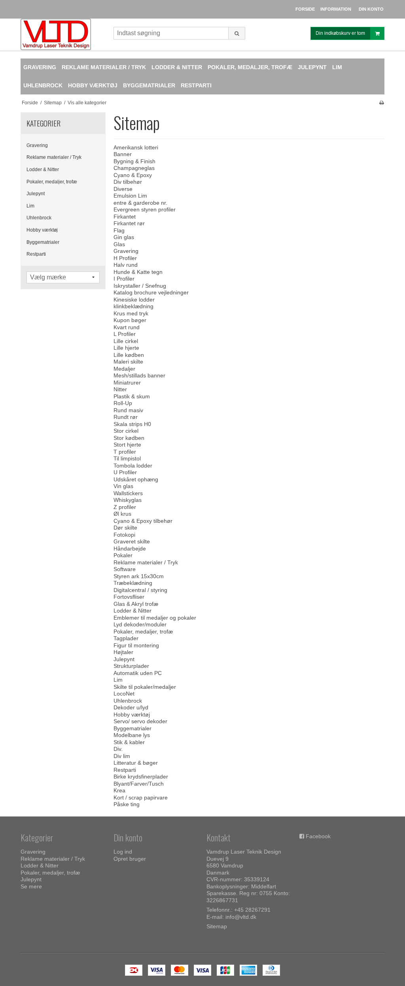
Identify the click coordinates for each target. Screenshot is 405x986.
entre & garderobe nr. (140, 203)
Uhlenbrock (38, 218)
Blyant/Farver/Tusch (139, 784)
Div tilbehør (128, 182)
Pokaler (123, 555)
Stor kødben (129, 438)
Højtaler (123, 652)
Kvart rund (127, 327)
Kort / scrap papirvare (141, 797)
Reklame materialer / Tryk (53, 157)
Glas (119, 244)
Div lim (122, 756)
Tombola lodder (133, 465)
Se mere (31, 886)
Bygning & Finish (134, 161)
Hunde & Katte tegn (138, 272)
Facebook (318, 836)
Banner (123, 154)
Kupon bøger (130, 320)
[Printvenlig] (381, 103)
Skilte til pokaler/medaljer (145, 687)
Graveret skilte (132, 541)
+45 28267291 (252, 910)
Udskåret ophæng (136, 479)
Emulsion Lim (130, 195)
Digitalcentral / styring (140, 590)
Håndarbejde (130, 548)
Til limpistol (127, 458)
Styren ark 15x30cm (139, 576)
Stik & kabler (129, 742)
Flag (119, 230)
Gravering (37, 145)
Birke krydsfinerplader (141, 776)
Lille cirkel (126, 341)
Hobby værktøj (42, 230)
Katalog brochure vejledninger (151, 292)
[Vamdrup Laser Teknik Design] (63, 34)
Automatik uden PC (138, 673)
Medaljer (124, 369)
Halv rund (126, 265)
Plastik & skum (132, 396)
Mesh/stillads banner (139, 375)
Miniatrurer (127, 382)
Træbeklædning (133, 583)
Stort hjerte (127, 444)
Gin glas (124, 237)
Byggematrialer (42, 242)
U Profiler (125, 472)
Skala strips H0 (132, 424)
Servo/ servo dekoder (140, 721)
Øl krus (122, 514)
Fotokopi (124, 535)
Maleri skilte (128, 361)
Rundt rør (126, 417)
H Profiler (125, 258)
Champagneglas (134, 168)
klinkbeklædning (133, 306)
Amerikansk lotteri (136, 147)
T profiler (125, 452)
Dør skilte (125, 527)
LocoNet (124, 693)
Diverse (123, 189)
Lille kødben (129, 355)
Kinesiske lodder (134, 299)
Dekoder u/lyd (131, 707)
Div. (118, 749)
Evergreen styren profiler (145, 209)
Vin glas (123, 486)
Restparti (36, 254)
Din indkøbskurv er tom (340, 33)
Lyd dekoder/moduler (140, 624)
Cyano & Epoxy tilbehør (143, 521)
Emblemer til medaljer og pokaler (155, 618)
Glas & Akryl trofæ (136, 604)
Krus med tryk (131, 313)
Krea (119, 790)
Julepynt (35, 193)
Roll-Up (123, 403)
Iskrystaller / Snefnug (140, 286)
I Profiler (124, 278)
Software (125, 569)
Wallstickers (128, 493)
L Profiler (125, 334)
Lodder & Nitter (42, 169)
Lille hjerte (126, 348)
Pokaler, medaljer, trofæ (51, 182)
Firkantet (125, 216)
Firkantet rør (129, 223)
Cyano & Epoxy (133, 175)
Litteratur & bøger (136, 763)
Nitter (120, 389)
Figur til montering (136, 645)
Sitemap (216, 926)
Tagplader (126, 638)
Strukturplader (131, 666)
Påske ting (127, 804)
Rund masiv (128, 410)
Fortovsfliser (129, 597)
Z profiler (125, 507)
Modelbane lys (132, 735)
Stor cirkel (126, 431)
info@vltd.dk (240, 917)
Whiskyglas (128, 500)
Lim (30, 206)
